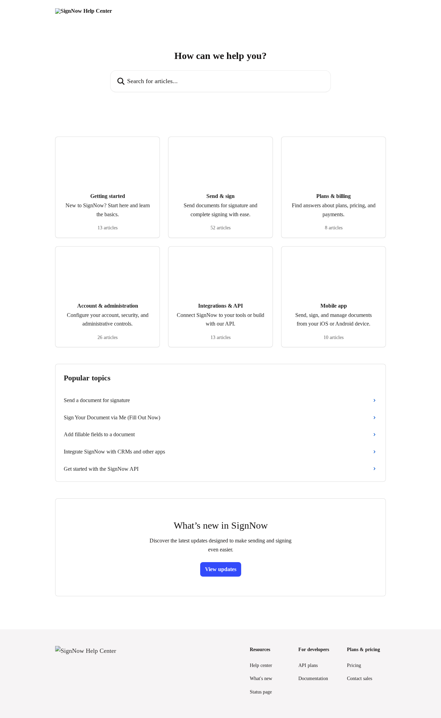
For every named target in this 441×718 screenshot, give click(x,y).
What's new (261, 678)
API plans (308, 665)
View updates (220, 569)
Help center (261, 665)
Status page (261, 692)
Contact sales (359, 678)
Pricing (354, 665)
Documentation (313, 678)
